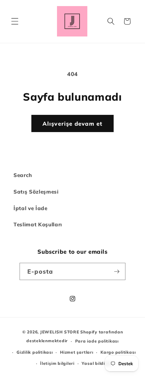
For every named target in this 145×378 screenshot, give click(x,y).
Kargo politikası (118, 352)
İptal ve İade (30, 208)
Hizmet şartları (76, 352)
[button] (15, 21)
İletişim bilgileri (57, 363)
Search (22, 175)
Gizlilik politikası (35, 352)
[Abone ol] (117, 271)
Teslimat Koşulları (37, 224)
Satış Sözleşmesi (36, 191)
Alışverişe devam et (72, 123)
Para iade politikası (97, 341)
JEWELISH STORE (59, 331)
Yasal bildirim (97, 363)
